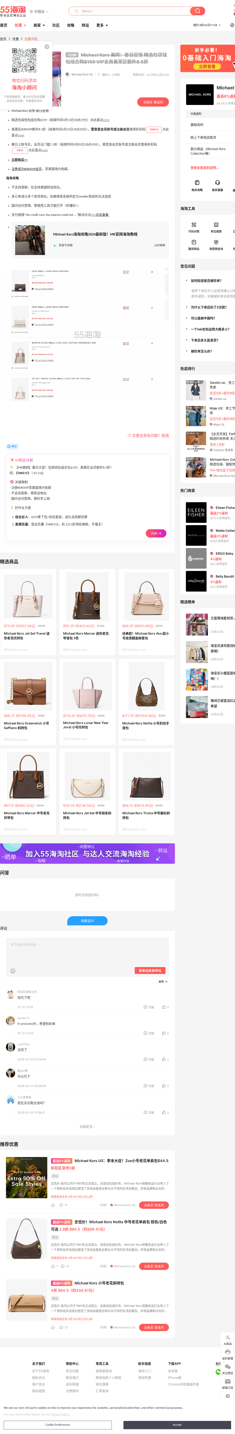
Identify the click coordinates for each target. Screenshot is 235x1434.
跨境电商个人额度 (108, 1377)
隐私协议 (38, 1377)
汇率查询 (102, 1391)
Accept (177, 1425)
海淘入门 (144, 1371)
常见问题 (72, 1371)
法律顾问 (72, 1391)
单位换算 (216, 231)
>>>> (106, 120)
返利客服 (72, 1384)
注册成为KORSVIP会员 (26, 169)
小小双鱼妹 (24, 1097)
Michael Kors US (82, 74)
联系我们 (72, 1377)
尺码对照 (193, 231)
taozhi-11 (23, 1018)
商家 (37, 25)
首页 (3, 39)
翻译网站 (193, 249)
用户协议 (38, 1384)
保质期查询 (216, 249)
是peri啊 (22, 1070)
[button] (39, 11)
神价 (14, 446)
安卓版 (173, 1371)
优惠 (18, 25)
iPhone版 (174, 1377)
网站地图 (38, 1391)
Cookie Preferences (57, 1425)
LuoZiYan (23, 1044)
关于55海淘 (40, 1371)
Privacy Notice (60, 1414)
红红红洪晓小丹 (27, 992)
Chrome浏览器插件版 (183, 1384)
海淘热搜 (144, 1377)
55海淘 (13, 11)
